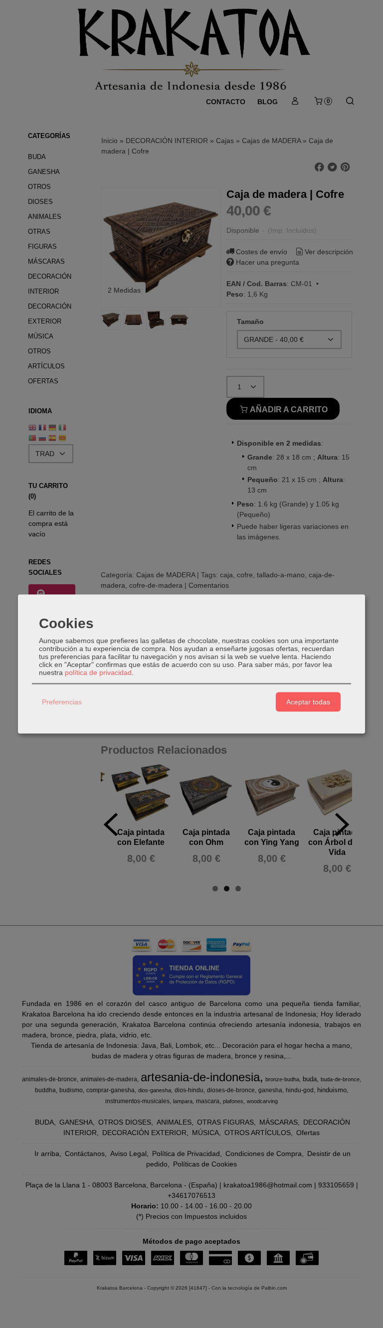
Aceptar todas (308, 702)
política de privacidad (98, 672)
